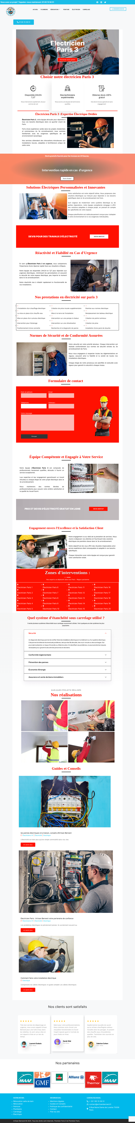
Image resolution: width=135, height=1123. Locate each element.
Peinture (66, 9)
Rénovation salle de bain (23, 1101)
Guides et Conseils (57, 1104)
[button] (67, 633)
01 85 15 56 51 (48, 2)
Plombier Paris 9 (60, 1121)
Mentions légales (57, 1101)
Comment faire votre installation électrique (38, 978)
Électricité (38, 835)
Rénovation (54, 9)
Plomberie (44, 9)
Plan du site (55, 1112)
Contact (53, 1109)
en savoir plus (28, 845)
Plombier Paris (74, 1121)
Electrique (47, 835)
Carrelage (86, 9)
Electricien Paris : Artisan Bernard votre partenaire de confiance (47, 918)
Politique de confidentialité (61, 1106)
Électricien (76, 9)
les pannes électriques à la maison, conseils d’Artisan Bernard (46, 833)
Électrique (17, 1114)
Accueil (35, 9)
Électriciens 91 (28, 835)
